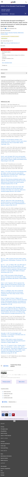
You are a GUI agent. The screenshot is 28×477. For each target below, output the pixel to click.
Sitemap (2, 475)
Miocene (6, 32)
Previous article (6, 381)
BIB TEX (4, 57)
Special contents (4, 458)
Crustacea (3, 34)
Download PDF (7, 49)
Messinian (11, 32)
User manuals (4, 466)
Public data (3, 445)
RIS (4, 53)
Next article (21, 381)
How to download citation (7, 62)
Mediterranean (21, 32)
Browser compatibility (5, 468)
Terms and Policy (4, 448)
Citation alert (7, 395)
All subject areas (4, 429)
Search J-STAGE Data (5, 435)
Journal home (4, 14)
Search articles (4, 433)
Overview (3, 441)
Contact (2, 472)
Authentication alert (8, 397)
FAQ (2, 470)
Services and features (5, 443)
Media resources (4, 460)
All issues (12, 14)
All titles (2, 426)
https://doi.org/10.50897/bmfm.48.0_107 (12, 43)
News (2, 453)
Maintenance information (6, 456)
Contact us (4, 65)
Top (14, 421)
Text (4, 60)
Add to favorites (7, 391)
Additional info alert (8, 393)
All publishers (4, 431)
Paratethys (15, 32)
